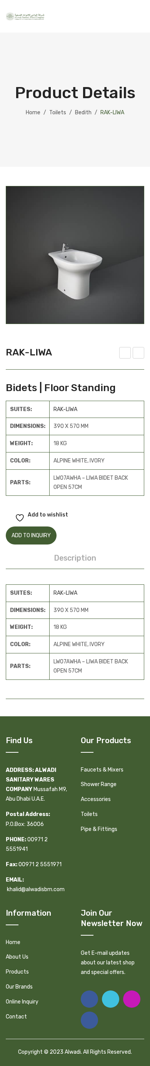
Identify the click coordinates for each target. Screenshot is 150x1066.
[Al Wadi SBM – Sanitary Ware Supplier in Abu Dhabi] (25, 16)
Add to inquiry (31, 535)
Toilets (57, 112)
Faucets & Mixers (102, 770)
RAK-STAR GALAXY (125, 354)
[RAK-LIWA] (75, 255)
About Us (17, 957)
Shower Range (99, 784)
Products (17, 972)
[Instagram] (131, 999)
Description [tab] (75, 558)
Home (33, 112)
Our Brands (19, 987)
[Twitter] (110, 999)
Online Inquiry (22, 1002)
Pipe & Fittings (99, 829)
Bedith (83, 112)
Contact (16, 1016)
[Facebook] (89, 999)
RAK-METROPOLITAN (139, 354)
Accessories (96, 799)
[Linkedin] (89, 1020)
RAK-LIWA (65, 409)
